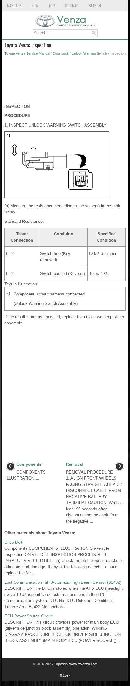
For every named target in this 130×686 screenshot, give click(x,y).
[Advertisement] (65, 81)
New (35, 5)
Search (95, 5)
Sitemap (72, 5)
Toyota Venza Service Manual (27, 53)
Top (51, 5)
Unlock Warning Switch (89, 53)
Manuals (14, 5)
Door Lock (61, 53)
